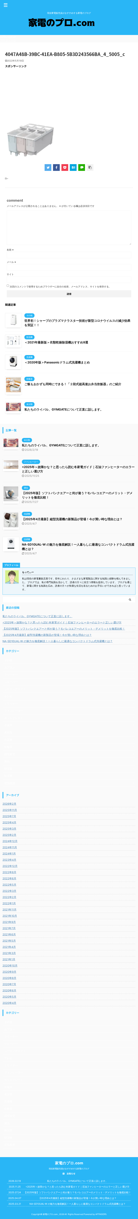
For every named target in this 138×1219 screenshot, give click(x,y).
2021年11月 (9, 909)
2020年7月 (9, 984)
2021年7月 (9, 928)
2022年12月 (10, 866)
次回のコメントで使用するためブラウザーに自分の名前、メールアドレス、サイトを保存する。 (60, 286)
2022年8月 (9, 872)
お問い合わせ (8, 36)
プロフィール (8, 40)
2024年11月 (10, 847)
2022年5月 (9, 884)
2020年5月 (9, 996)
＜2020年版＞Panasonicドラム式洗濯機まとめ (57, 362)
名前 (10, 249)
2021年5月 (9, 940)
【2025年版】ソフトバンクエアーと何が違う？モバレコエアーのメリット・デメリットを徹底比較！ (64, 628)
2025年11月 (10, 810)
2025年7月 (9, 816)
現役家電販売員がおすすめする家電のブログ (69, 1168)
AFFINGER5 (100, 1214)
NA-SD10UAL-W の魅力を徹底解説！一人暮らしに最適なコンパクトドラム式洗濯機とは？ (58, 641)
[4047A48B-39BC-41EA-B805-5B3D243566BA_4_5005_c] (73, 167)
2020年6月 (9, 990)
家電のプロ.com (69, 1163)
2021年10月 (10, 915)
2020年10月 (10, 965)
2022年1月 (9, 903)
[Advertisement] (69, 94)
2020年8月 (9, 978)
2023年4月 (9, 859)
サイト (10, 274)
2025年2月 (9, 835)
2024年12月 (10, 841)
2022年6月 (9, 878)
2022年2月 (9, 897)
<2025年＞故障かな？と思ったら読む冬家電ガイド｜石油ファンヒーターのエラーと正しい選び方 (62, 622)
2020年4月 (9, 1003)
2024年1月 (9, 853)
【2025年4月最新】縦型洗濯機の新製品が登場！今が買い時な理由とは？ (72, 519)
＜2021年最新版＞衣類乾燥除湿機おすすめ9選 (56, 342)
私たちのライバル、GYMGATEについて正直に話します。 (63, 409)
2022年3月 (9, 891)
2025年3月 (9, 828)
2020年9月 (9, 971)
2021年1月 (9, 959)
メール (11, 262)
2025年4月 (9, 822)
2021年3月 (9, 953)
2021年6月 (9, 934)
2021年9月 (9, 922)
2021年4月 (9, 947)
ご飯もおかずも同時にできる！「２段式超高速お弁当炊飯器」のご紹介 (72, 384)
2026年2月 (9, 803)
